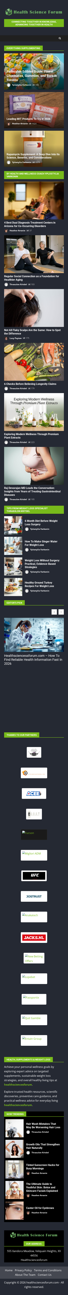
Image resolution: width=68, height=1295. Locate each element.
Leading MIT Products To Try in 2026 (28, 118)
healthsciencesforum (18, 1084)
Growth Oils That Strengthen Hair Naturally (14, 1149)
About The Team (25, 1275)
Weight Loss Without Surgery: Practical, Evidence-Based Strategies (13, 566)
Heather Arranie (20, 123)
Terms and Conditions (48, 1270)
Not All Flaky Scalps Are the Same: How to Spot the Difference (34, 308)
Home (9, 1270)
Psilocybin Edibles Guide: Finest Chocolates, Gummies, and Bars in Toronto (32, 75)
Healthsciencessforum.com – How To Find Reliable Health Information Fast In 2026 (33, 660)
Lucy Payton (15, 338)
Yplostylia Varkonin (21, 84)
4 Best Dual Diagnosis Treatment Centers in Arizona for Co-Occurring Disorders (34, 200)
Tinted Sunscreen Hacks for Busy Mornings (14, 1169)
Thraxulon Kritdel (18, 284)
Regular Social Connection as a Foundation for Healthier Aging (34, 254)
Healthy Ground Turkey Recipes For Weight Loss (13, 587)
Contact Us (44, 1275)
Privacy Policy (23, 1270)
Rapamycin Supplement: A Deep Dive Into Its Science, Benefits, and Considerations (33, 156)
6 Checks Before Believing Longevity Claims (34, 362)
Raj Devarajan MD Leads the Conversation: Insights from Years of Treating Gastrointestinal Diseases (34, 466)
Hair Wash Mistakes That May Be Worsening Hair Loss (14, 1128)
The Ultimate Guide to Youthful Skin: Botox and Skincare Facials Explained (14, 1190)
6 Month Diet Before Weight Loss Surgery (13, 525)
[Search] (60, 38)
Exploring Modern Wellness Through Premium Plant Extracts (34, 412)
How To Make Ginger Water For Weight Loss (13, 546)
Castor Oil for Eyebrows (14, 1211)
